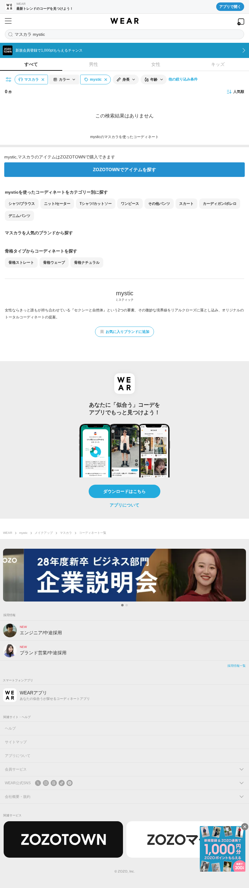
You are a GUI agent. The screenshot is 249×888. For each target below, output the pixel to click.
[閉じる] (244, 826)
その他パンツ (159, 204)
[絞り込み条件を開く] (9, 79)
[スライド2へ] (126, 605)
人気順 (238, 92)
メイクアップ (44, 532)
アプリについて (124, 505)
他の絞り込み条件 (183, 79)
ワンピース (130, 204)
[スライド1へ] (122, 605)
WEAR (7, 532)
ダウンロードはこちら (124, 491)
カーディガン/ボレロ (220, 204)
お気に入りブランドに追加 (127, 332)
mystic (23, 532)
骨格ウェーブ (54, 262)
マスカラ (66, 532)
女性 (155, 64)
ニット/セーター (57, 204)
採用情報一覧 (236, 665)
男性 (93, 64)
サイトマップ (16, 742)
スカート (186, 204)
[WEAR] (124, 21)
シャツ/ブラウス (22, 204)
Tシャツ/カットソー (96, 204)
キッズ (218, 64)
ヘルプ (10, 728)
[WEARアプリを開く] (241, 21)
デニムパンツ (19, 216)
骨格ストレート (21, 262)
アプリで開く (230, 7)
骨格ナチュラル (87, 262)
